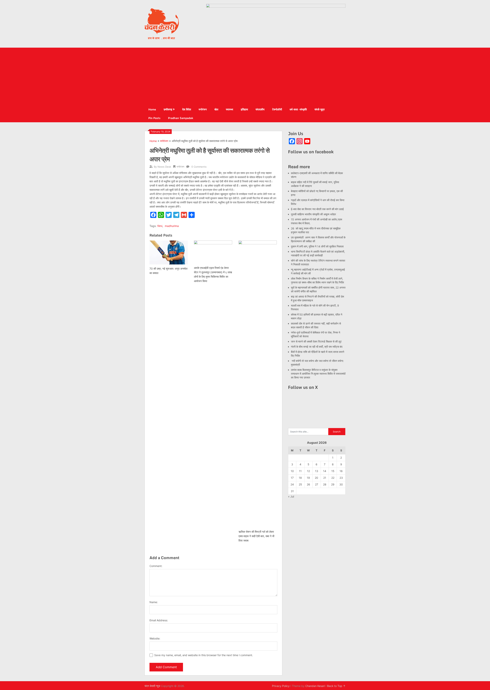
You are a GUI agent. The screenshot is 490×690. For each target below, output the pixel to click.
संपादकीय (260, 109)
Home (152, 109)
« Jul (291, 496)
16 (341, 471)
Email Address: (158, 620)
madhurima (172, 226)
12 (308, 471)
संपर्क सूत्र (319, 109)
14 (324, 471)
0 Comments (199, 166)
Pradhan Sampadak (180, 118)
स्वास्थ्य (229, 109)
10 (292, 471)
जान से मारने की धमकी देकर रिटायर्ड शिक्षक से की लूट (316, 341)
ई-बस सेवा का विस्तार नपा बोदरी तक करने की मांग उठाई (317, 209)
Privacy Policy (281, 686)
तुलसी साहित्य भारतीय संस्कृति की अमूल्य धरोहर (313, 214)
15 (332, 471)
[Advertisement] (245, 76)
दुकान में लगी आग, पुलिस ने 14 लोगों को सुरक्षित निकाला (317, 246)
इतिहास (244, 109)
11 (300, 471)
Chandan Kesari (315, 686)
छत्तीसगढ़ (168, 109)
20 (316, 477)
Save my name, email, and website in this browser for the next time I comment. (203, 655)
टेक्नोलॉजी (277, 109)
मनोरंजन (203, 109)
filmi (159, 226)
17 (292, 477)
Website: (154, 638)
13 (316, 471)
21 (324, 477)
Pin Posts (154, 118)
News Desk (164, 166)
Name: (153, 602)
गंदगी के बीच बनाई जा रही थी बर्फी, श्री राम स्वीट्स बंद (316, 346)
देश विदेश (186, 109)
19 (308, 477)
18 (300, 477)
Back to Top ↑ (336, 686)
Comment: (155, 566)
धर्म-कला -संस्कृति (298, 109)
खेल (216, 109)
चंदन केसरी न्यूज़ (152, 686)
